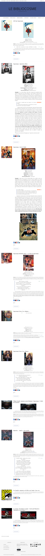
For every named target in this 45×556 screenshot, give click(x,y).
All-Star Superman (18, 21)
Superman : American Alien (20, 64)
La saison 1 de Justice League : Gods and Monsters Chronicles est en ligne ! (26, 509)
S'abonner (19, 549)
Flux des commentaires (6, 547)
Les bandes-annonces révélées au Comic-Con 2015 (26, 490)
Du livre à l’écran (33, 17)
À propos (39, 17)
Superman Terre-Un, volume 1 (21, 351)
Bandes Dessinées (19, 17)
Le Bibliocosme (22, 8)
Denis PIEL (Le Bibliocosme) (11, 554)
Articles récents (6, 17)
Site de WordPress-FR (6, 549)
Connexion (5, 544)
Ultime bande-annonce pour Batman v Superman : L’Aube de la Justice (28, 401)
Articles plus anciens (5, 536)
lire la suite (16, 248)
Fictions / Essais (12, 17)
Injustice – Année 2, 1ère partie (21, 430)
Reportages (26, 17)
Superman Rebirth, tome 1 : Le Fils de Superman (25, 253)
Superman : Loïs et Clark (19, 147)
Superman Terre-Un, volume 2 (21, 311)
